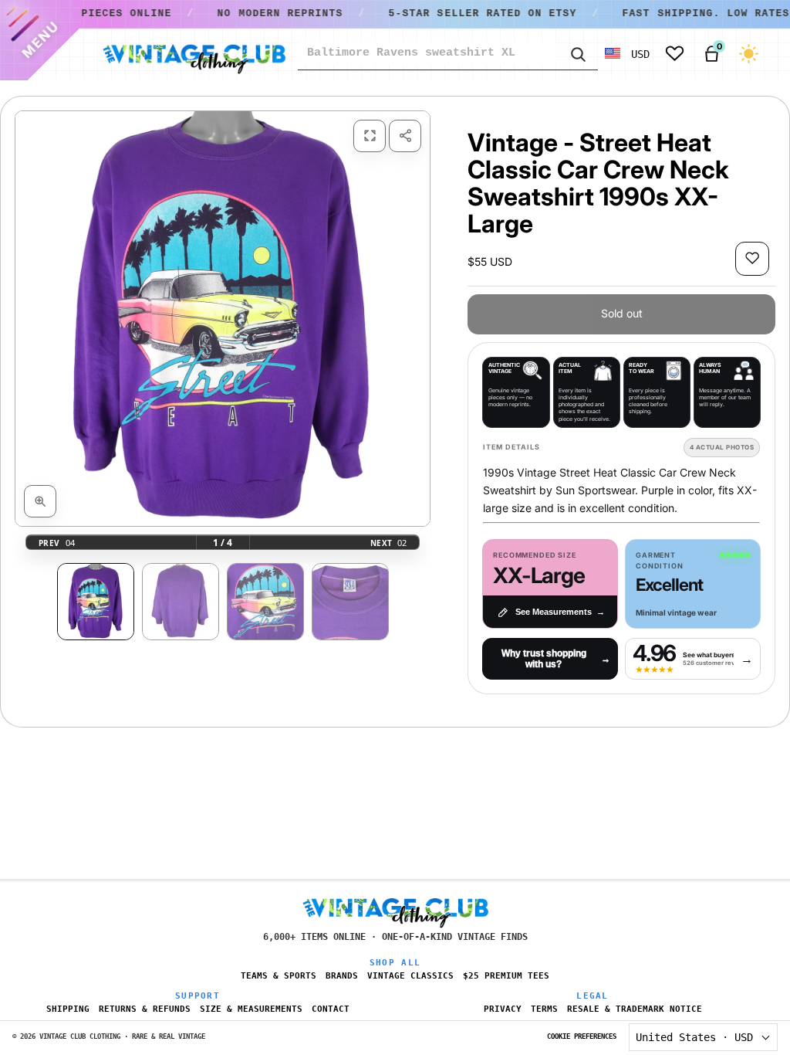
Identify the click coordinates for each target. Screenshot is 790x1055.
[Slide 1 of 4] (95, 601)
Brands (342, 976)
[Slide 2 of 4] (180, 601)
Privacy (503, 1009)
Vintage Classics (410, 976)
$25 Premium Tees (506, 976)
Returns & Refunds (145, 1009)
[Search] (577, 53)
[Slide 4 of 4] (350, 601)
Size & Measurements (251, 1009)
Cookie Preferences (581, 1036)
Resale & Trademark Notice (634, 1009)
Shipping (67, 1009)
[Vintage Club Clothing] (194, 54)
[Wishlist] (674, 53)
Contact (330, 1009)
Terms (544, 1009)
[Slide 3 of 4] (265, 601)
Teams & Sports (278, 976)
